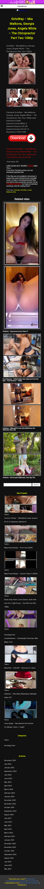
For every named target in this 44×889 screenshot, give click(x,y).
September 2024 (10, 771)
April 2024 (8, 786)
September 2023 (10, 811)
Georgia (17, 190)
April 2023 (8, 829)
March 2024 (8, 789)
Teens (6, 740)
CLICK (30, 166)
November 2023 (10, 804)
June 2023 (8, 822)
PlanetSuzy (21, 885)
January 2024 (9, 797)
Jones (29, 190)
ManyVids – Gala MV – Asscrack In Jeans (20, 668)
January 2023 (9, 840)
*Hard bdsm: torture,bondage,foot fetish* (21, 880)
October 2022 (9, 851)
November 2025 (10, 760)
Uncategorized (9, 635)
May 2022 (7, 869)
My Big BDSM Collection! (30, 883)
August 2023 (9, 815)
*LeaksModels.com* (12, 883)
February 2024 (9, 793)
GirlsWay (23, 190)
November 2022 (10, 847)
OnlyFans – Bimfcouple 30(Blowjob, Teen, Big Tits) (19, 477)
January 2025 (9, 768)
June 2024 (8, 778)
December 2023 (10, 800)
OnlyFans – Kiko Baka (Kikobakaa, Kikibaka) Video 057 (20, 695)
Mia (14, 192)
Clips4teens (22, 6)
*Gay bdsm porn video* (17, 879)
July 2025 (7, 764)
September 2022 (10, 854)
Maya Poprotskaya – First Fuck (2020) (18, 548)
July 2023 (7, 818)
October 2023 (9, 807)
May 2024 (7, 782)
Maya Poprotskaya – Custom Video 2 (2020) (20, 574)
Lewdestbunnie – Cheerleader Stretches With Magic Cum (21, 640)
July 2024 (7, 775)
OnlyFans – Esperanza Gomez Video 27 (15, 331)
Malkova (9, 192)
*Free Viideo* (32, 881)
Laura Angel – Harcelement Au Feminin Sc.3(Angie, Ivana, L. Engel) (18, 725)
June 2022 (8, 865)
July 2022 (7, 862)
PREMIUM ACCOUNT (13, 184)
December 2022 (10, 844)
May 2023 (7, 825)
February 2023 (9, 836)
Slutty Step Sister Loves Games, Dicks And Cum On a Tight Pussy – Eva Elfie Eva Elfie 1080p (20, 603)
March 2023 (8, 833)
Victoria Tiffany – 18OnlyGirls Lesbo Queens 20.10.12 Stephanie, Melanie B (21, 520)
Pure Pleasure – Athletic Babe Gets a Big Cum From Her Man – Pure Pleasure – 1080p (20, 380)
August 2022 (9, 858)
